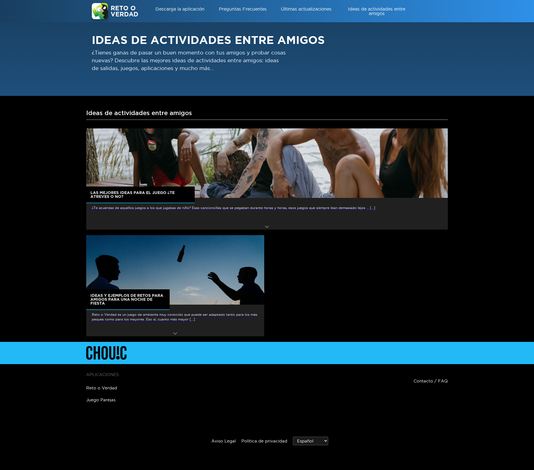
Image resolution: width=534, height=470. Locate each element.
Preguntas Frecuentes (243, 9)
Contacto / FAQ (431, 381)
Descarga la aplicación (179, 9)
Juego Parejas (100, 399)
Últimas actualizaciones (306, 9)
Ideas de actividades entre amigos (376, 11)
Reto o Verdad (101, 388)
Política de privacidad (264, 441)
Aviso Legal (223, 441)
